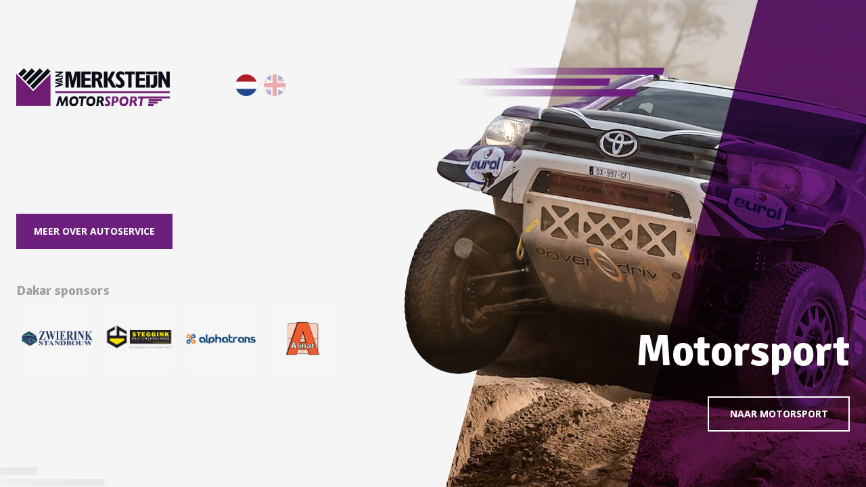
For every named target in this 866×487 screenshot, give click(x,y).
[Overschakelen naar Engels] (275, 85)
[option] (57, 338)
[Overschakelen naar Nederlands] (246, 85)
